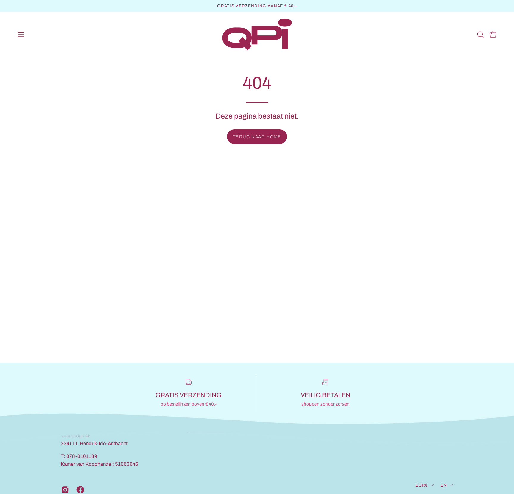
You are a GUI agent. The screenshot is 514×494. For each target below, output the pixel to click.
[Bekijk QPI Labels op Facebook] (79, 489)
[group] (257, 6)
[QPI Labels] (257, 34)
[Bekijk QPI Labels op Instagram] (64, 489)
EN (443, 485)
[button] (480, 34)
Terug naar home (257, 136)
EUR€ (421, 485)
